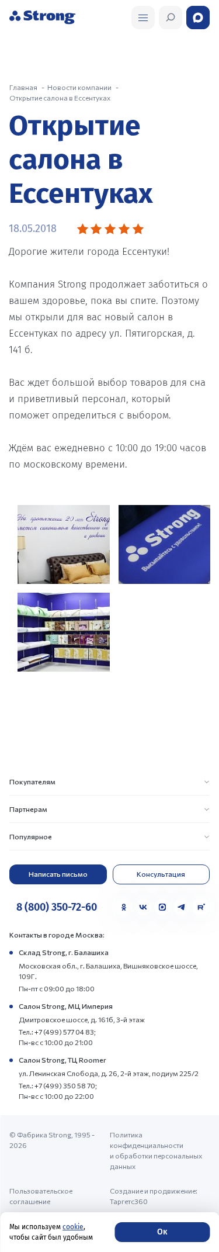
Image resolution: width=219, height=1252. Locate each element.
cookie (73, 1227)
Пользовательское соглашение (40, 1196)
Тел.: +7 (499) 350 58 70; (58, 1085)
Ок (162, 1232)
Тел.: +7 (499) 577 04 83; (57, 1032)
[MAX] (162, 907)
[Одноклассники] (124, 907)
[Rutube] (201, 907)
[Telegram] (181, 907)
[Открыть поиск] (143, 17)
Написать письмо (58, 874)
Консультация (161, 874)
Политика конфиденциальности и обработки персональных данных (156, 1150)
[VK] (143, 907)
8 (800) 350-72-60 (56, 907)
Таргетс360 (129, 1201)
